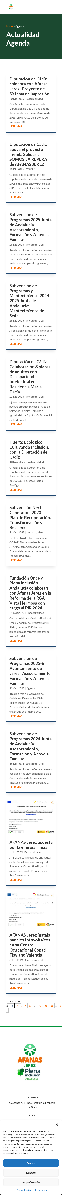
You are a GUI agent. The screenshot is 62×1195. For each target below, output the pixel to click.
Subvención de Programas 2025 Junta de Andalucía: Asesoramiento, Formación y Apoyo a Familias (30, 227)
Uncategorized (35, 244)
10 (39, 1005)
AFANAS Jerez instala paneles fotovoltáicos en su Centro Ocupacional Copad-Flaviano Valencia (29, 944)
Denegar (31, 1172)
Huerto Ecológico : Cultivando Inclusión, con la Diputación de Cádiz (29, 450)
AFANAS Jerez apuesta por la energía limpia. (31, 845)
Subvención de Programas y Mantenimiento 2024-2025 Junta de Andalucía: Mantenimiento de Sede (29, 300)
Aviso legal (42, 1190)
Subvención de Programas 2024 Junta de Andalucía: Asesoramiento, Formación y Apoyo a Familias (30, 746)
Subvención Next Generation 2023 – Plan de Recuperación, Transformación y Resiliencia (30, 517)
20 (45, 1005)
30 (51, 1005)
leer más (15, 126)
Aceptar (31, 1163)
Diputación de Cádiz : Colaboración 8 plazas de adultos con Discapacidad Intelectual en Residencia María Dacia (29, 376)
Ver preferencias (31, 1182)
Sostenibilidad (34, 98)
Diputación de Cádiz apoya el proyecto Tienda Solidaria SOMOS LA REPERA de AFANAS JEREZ (28, 154)
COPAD (30, 169)
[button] (57, 1124)
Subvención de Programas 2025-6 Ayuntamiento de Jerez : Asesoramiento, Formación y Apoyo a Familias (30, 671)
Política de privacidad (26, 1190)
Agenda (30, 688)
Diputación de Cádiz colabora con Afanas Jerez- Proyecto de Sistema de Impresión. (29, 86)
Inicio (9, 26)
